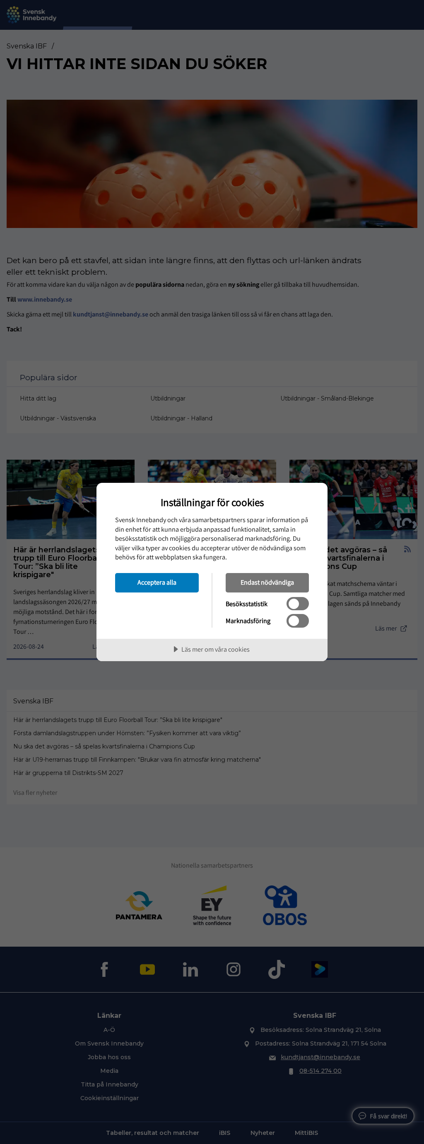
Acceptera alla (156, 582)
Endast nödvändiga (267, 582)
